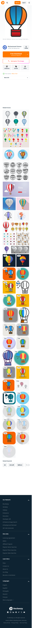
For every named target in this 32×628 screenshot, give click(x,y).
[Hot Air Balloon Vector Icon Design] (9, 340)
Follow (26, 48)
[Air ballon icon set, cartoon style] (12, 253)
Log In (24, 2)
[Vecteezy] (2, 2)
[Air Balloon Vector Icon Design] (9, 327)
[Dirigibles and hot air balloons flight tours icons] (16, 184)
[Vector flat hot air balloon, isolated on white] (20, 276)
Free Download (16, 54)
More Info (6, 77)
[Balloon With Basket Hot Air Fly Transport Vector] (9, 217)
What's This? (14, 73)
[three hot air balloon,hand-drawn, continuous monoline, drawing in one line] (10, 524)
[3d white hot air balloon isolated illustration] (12, 290)
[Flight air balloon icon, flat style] (9, 230)
